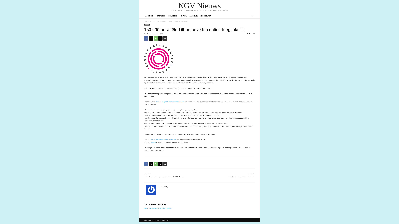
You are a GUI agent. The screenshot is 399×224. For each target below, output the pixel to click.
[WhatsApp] (156, 38)
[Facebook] (146, 38)
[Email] (160, 38)
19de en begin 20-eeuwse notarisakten (170, 102)
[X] (151, 38)
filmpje (153, 142)
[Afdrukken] (165, 38)
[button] (252, 16)
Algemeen (149, 16)
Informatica (206, 16)
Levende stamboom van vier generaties (241, 177)
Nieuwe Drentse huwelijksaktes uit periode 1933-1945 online (164, 177)
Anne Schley (150, 34)
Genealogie (161, 16)
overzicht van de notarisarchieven (163, 140)
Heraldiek (172, 16)
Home (146, 22)
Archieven (194, 16)
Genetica (183, 16)
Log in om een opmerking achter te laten (158, 208)
